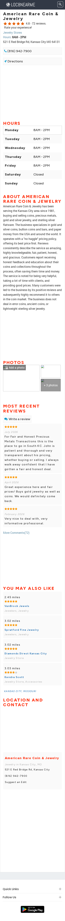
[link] (21, 378)
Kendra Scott (14, 677)
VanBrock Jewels (17, 606)
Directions (15, 61)
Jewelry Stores (12, 32)
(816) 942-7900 (19, 51)
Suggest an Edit (16, 782)
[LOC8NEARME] (20, 4)
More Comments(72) (16, 533)
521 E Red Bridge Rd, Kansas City (27, 769)
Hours (7, 37)
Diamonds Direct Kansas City (26, 653)
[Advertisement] (32, 92)
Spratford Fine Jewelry (22, 629)
